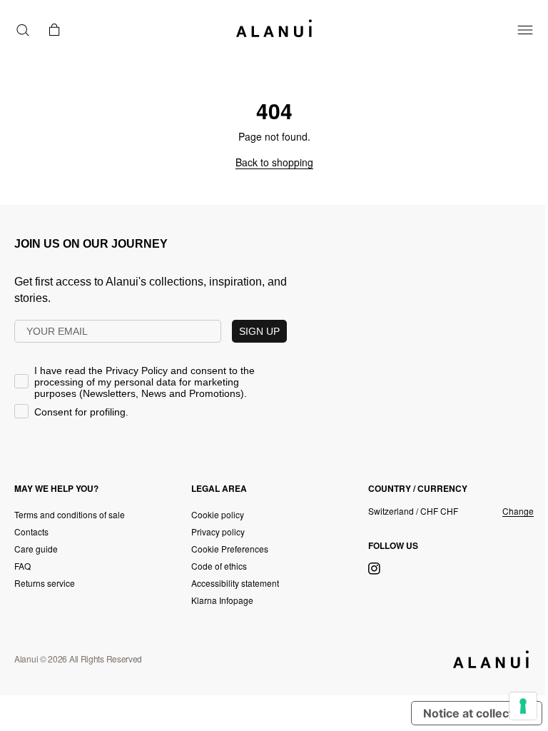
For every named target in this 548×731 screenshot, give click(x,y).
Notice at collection (476, 713)
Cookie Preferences (229, 549)
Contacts (31, 531)
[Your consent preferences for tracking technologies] (523, 706)
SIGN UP (259, 331)
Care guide (36, 549)
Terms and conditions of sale (69, 514)
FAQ (22, 566)
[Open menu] (525, 30)
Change (518, 511)
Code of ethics (219, 566)
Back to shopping (274, 162)
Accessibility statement (235, 583)
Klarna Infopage (222, 600)
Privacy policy (218, 531)
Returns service (44, 583)
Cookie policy (217, 514)
